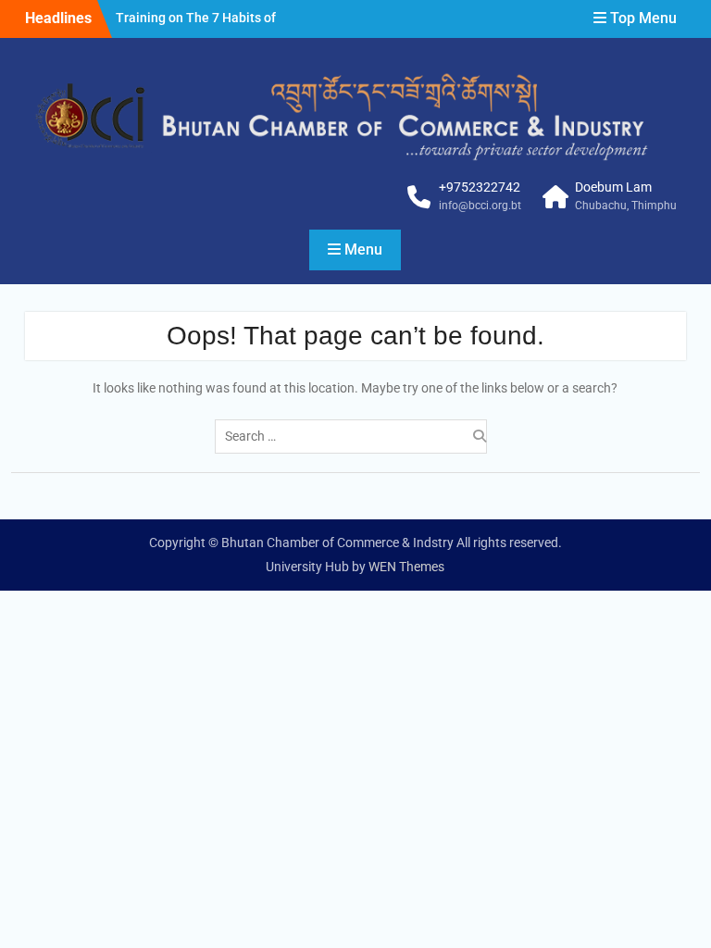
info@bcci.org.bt (480, 205)
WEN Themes (406, 566)
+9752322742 (479, 187)
